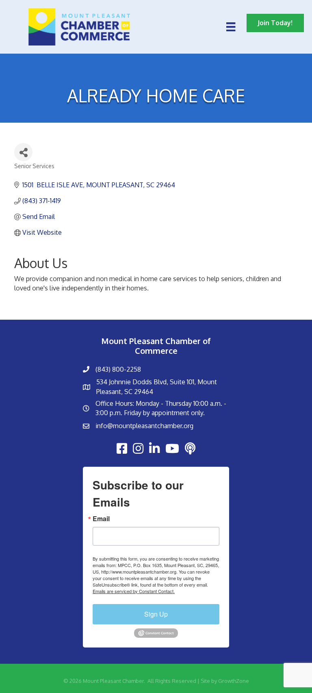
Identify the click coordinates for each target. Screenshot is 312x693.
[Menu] (230, 27)
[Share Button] (23, 152)
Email (101, 518)
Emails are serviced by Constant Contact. (134, 591)
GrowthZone (233, 681)
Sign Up (156, 614)
